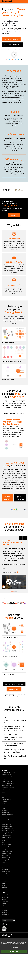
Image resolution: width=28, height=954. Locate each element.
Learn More (14, 215)
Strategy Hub (5, 914)
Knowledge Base (6, 871)
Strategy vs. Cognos (7, 860)
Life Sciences (5, 803)
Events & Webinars (6, 844)
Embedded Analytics (7, 790)
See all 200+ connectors (20, 498)
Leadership (4, 910)
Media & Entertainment (7, 814)
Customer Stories (6, 853)
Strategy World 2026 (7, 849)
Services (4, 878)
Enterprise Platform (7, 785)
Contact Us (4, 903)
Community (5, 865)
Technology (5, 817)
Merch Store (5, 912)
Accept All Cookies (14, 951)
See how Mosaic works (11, 39)
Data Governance (6, 774)
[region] (14, 946)
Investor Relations (6, 908)
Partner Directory (6, 873)
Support (4, 885)
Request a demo (14, 689)
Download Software (7, 876)
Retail (3, 797)
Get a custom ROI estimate (12, 44)
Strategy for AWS (6, 824)
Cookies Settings (14, 947)
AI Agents (4, 779)
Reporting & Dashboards (8, 787)
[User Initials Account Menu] (22, 1)
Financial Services (6, 799)
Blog (3, 842)
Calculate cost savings (7, 498)
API (3, 867)
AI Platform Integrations (8, 783)
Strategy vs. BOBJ (6, 857)
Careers (4, 899)
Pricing (3, 792)
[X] (3, 923)
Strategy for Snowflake (8, 833)
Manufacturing (5, 812)
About (3, 892)
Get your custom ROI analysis (14, 684)
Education (4, 806)
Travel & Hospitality (7, 819)
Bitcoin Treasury (6, 897)
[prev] (21, 538)
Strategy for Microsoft (7, 828)
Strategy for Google (7, 826)
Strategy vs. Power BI (7, 862)
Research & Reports (7, 846)
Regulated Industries (7, 835)
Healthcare (4, 801)
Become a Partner (6, 895)
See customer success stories (13, 599)
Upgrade (4, 889)
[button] (14, 720)
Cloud (3, 883)
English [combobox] (4, 920)
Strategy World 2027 (7, 851)
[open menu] (25, 1)
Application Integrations (8, 776)
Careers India (5, 901)
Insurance (4, 810)
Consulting (4, 881)
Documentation (6, 869)
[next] (25, 538)
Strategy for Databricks (8, 830)
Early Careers (5, 906)
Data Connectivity (6, 837)
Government (5, 808)
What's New (5, 855)
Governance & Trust (7, 781)
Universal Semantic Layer (8, 772)
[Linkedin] (6, 923)
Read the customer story (9, 565)
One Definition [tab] (21, 413)
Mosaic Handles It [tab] (9, 413)
